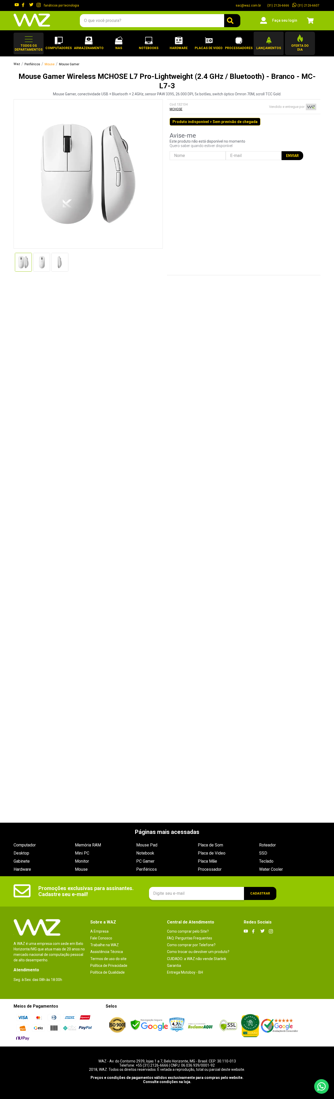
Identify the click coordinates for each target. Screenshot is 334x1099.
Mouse (50, 64)
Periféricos (32, 64)
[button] (28, 43)
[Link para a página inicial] (17, 64)
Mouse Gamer (69, 64)
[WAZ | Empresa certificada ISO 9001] (117, 1025)
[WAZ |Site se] (149, 1025)
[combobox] (160, 20)
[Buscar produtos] (232, 21)
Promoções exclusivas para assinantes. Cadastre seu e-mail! (86, 891)
